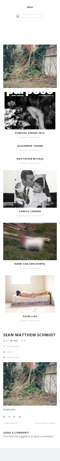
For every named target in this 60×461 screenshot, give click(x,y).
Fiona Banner (11, 423)
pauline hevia (25, 215)
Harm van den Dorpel (30, 263)
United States (13, 357)
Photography (13, 346)
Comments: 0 (34, 137)
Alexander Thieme (30, 145)
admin (25, 137)
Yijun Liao (30, 316)
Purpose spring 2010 (30, 132)
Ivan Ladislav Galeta (45, 423)
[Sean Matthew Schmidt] (30, 404)
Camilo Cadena (30, 211)
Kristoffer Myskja (30, 158)
